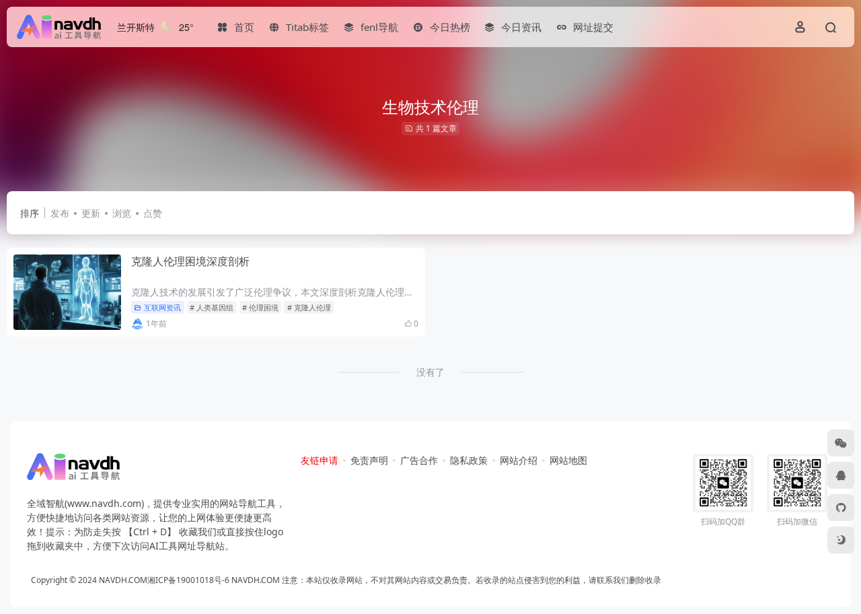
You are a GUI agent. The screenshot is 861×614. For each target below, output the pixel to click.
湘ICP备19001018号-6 (188, 580)
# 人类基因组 (211, 307)
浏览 (121, 213)
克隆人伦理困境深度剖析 (190, 261)
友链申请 (319, 460)
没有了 (430, 372)
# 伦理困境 (260, 307)
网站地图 (568, 460)
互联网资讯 (162, 307)
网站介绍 (518, 460)
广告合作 (419, 460)
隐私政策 (469, 460)
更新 (90, 213)
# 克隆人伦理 (309, 307)
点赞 (152, 213)
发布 (59, 213)
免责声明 (369, 460)
